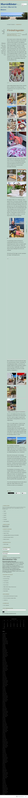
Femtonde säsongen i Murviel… (8, 537)
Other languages (6, 521)
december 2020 (5, 711)
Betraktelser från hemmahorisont (9, 560)
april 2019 (4, 736)
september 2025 (5, 643)
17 (4, 625)
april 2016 (4, 782)
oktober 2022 (5, 683)
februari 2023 (5, 678)
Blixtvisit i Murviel (6, 539)
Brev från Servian (6, 578)
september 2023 (5, 669)
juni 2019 (4, 734)
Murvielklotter (8, 4)
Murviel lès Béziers (15, 569)
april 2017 (4, 767)
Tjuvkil (5, 54)
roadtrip (17, 571)
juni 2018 (4, 749)
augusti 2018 (5, 747)
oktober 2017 (5, 759)
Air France (7, 557)
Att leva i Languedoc (6, 576)
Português (5, 519)
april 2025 (4, 648)
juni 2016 (4, 780)
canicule (6, 563)
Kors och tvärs (5, 584)
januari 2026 (5, 639)
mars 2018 (4, 753)
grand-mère (9, 34)
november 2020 (5, 712)
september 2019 (5, 730)
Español (4, 515)
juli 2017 (4, 763)
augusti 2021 (5, 701)
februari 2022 (5, 693)
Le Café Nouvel (20, 566)
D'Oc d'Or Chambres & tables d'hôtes (9, 598)
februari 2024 (5, 662)
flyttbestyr (4, 564)
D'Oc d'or (17, 563)
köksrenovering (5, 566)
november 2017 (5, 758)
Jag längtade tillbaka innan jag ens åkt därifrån (11, 535)
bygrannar (21, 562)
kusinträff (4, 47)
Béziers (3, 563)
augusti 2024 (5, 656)
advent (3, 557)
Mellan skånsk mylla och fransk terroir (9, 586)
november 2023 (5, 666)
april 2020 (4, 721)
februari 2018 (5, 754)
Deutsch (4, 517)
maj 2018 (4, 750)
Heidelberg (21, 564)
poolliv (11, 571)
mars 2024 (4, 661)
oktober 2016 (5, 775)
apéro (10, 557)
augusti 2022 (5, 685)
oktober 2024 (5, 653)
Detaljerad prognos (5, 526)
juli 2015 (4, 794)
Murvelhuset (9, 35)
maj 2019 (4, 735)
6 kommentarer (24, 34)
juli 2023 (4, 671)
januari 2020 (5, 725)
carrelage (10, 563)
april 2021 (4, 706)
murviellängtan (6, 569)
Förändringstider (15, 30)
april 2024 (4, 660)
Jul (18, 565)
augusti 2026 (5, 633)
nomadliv (2, 50)
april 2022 (4, 690)
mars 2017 (4, 768)
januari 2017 (5, 771)
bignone (17, 562)
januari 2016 (5, 786)
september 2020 (5, 715)
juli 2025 (4, 644)
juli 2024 (4, 657)
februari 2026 (5, 638)
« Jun (3, 628)
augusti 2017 (5, 762)
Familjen (19, 33)
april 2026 (4, 637)
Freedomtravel (5, 580)
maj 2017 (4, 766)
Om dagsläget (15, 35)
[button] (7, 238)
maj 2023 (4, 674)
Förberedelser (10, 564)
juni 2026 (4, 634)
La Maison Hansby (13, 566)
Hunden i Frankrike (6, 565)
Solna (5, 53)
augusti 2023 (5, 670)
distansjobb (22, 563)
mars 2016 (4, 784)
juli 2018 (4, 748)
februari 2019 (5, 739)
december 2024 (5, 652)
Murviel (18, 568)
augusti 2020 (5, 716)
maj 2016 (4, 781)
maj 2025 (4, 647)
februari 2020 (5, 724)
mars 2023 (4, 676)
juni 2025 (4, 646)
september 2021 (5, 699)
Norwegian (4, 571)
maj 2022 (4, 689)
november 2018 (5, 743)
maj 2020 (4, 720)
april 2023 (4, 675)
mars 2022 (4, 692)
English (4, 511)
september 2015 (5, 791)
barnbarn (16, 557)
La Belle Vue (5, 600)
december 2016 (5, 772)
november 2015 (5, 789)
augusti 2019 (5, 731)
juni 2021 (4, 703)
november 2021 (5, 697)
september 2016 (5, 776)
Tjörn (5, 572)
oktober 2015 (5, 790)
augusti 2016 (5, 777)
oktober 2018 (5, 744)
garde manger (16, 564)
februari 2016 (5, 785)
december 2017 (5, 757)
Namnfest (4, 49)
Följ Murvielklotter (8, 608)
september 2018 (5, 745)
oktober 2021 (5, 698)
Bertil (19, 557)
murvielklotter (14, 33)
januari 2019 (5, 740)
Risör (2, 53)
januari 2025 (5, 651)
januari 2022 (5, 694)
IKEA (17, 565)
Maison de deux (6, 568)
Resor (19, 35)
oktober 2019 (5, 729)
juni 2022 (4, 688)
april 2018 (4, 752)
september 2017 (5, 761)
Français (4, 513)
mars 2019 (4, 738)
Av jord (12, 557)
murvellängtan (13, 568)
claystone (14, 563)
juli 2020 (4, 717)
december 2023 (5, 665)
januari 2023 (5, 679)
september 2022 (5, 684)
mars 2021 (4, 707)
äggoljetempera (9, 572)
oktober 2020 (5, 713)
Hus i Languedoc (6, 605)
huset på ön (14, 34)
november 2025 (5, 642)
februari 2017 (5, 770)
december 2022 (5, 680)
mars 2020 (4, 722)
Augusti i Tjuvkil (6, 533)
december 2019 (5, 726)
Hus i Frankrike (6, 582)
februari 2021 (5, 708)
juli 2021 (4, 702)
